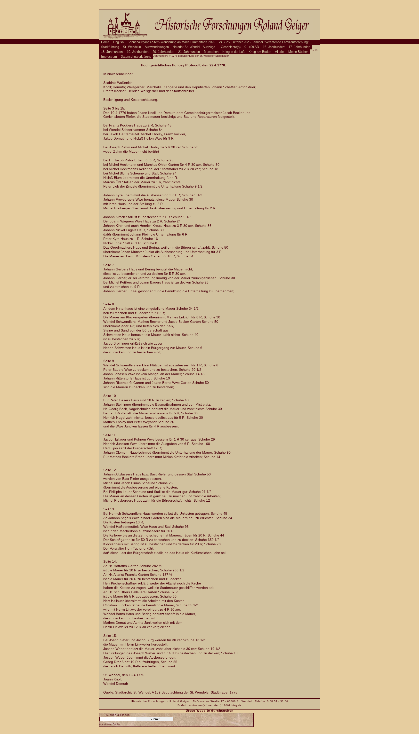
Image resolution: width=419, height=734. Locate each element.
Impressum (109, 56)
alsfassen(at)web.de (203, 705)
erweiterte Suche (109, 724)
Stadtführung (110, 47)
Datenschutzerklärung (136, 56)
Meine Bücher (298, 52)
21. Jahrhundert (189, 52)
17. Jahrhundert (299, 47)
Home (105, 42)
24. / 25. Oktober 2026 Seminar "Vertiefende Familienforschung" (264, 42)
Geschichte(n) (231, 47)
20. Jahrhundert (163, 52)
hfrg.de (237, 705)
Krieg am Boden (260, 52)
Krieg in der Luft (233, 52)
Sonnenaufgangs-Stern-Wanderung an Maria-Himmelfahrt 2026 (171, 42)
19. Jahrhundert (138, 52)
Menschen (211, 52)
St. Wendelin (132, 47)
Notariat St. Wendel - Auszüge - (195, 47)
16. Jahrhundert (274, 47)
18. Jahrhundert (112, 52)
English (118, 42)
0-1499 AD (251, 47)
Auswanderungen (157, 47)
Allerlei (279, 52)
